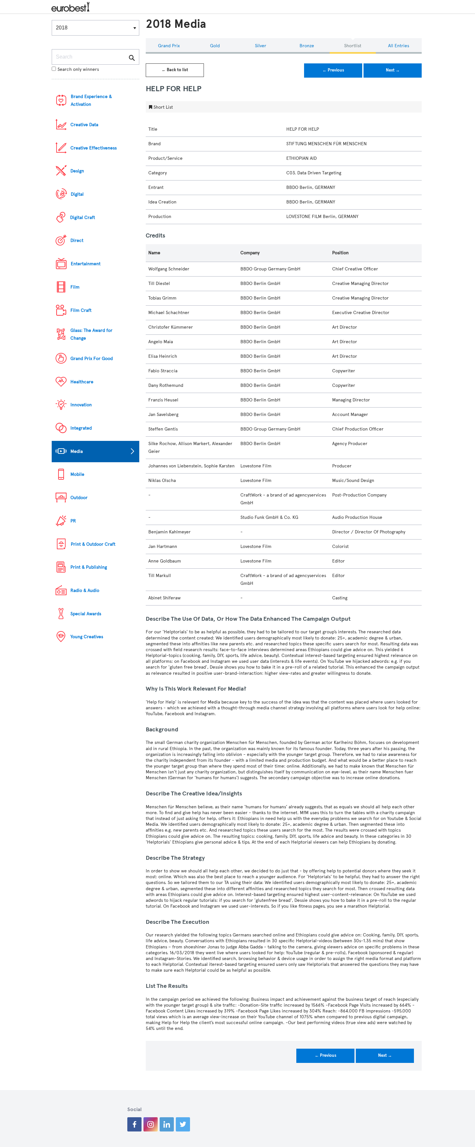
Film (74, 287)
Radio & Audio (84, 590)
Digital (77, 194)
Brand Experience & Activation (91, 100)
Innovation (81, 405)
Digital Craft (82, 217)
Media (76, 451)
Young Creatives (86, 636)
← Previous (333, 70)
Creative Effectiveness (93, 148)
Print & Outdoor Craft (93, 544)
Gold (215, 46)
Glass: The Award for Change (91, 334)
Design (77, 171)
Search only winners (78, 69)
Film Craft (80, 310)
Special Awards (85, 614)
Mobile (77, 474)
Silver (260, 46)
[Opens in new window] (134, 1124)
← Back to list (175, 69)
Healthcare (81, 382)
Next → (393, 70)
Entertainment (85, 264)
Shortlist (352, 46)
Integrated (81, 428)
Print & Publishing (88, 567)
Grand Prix (169, 46)
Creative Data (84, 124)
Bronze (307, 46)
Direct (76, 240)
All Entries (398, 46)
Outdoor (79, 497)
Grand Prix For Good (91, 358)
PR (73, 521)
